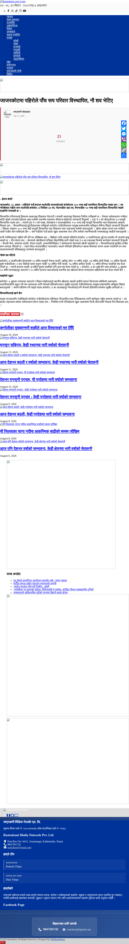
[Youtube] (16, 815)
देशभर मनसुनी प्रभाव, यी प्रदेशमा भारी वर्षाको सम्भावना (38, 379)
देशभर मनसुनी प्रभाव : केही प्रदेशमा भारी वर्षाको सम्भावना (40, 397)
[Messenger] (123, 134)
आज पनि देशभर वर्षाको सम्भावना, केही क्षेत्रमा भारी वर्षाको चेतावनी (46, 448)
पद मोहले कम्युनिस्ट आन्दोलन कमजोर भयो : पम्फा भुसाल (40, 580)
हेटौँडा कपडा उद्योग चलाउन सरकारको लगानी (34, 583)
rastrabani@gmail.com (19, 847)
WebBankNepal (58, 939)
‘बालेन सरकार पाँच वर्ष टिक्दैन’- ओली (31, 586)
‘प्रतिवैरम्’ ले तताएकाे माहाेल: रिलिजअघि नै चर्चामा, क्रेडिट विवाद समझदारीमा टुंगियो (53, 589)
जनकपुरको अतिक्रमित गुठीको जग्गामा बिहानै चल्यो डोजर (40, 592)
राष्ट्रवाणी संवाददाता (21, 112)
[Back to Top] (3, 942)
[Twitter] (13, 10)
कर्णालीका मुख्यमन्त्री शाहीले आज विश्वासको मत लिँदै (37, 328)
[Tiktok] (17, 10)
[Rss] (24, 10)
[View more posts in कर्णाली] (22, 314)
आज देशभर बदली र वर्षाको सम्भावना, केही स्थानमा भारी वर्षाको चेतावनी (49, 362)
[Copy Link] (123, 150)
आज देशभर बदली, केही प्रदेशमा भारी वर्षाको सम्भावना (37, 414)
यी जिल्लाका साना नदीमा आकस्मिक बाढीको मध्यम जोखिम (39, 431)
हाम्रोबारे (8, 888)
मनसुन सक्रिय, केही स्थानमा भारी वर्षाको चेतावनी (34, 345)
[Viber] (21, 10)
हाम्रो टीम (8, 854)
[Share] (123, 155)
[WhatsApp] (123, 144)
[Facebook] (9, 10)
